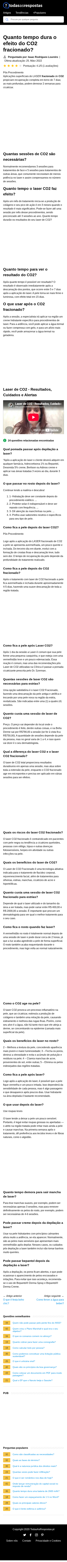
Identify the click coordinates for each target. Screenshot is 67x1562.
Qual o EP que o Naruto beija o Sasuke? (33, 1380)
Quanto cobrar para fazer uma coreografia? (34, 1342)
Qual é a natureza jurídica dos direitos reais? (35, 1466)
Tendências (22, 12)
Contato (26, 1540)
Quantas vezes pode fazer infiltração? (31, 1472)
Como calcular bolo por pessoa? (29, 1348)
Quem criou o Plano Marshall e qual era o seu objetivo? (35, 1329)
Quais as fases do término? (26, 1460)
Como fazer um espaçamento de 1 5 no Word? (36, 1497)
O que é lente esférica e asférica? (29, 1509)
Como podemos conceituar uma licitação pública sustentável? (36, 1355)
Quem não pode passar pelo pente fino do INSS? (37, 1323)
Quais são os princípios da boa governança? (35, 1367)
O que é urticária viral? (24, 1361)
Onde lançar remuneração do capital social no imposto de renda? (35, 1484)
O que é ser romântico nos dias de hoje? (33, 1478)
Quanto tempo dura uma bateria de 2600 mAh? (36, 1491)
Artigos (7, 12)
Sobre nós (12, 1540)
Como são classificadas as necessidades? (33, 1454)
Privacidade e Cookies (48, 1540)
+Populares (39, 12)
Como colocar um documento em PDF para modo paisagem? (37, 1374)
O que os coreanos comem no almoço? (32, 1336)
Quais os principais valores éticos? (30, 1503)
